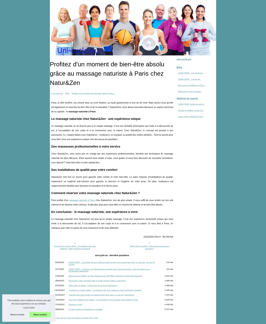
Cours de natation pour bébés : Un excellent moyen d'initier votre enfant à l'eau (103, 300)
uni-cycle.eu (57, 93)
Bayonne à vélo (75, 304)
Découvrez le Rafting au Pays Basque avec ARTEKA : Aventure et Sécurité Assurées (105, 276)
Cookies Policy (88, 318)
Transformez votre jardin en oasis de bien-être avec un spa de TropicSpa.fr (101, 295)
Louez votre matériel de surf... (191, 116)
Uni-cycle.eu (61, 318)
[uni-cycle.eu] (133, 27)
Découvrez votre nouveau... (190, 91)
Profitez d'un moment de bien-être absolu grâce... (93, 93)
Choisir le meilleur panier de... (191, 110)
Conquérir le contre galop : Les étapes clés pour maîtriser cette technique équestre (75, 247)
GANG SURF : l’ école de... (190, 79)
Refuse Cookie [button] (17, 314)
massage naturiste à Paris (82, 200)
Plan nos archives (74, 318)
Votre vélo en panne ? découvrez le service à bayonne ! (149, 247)
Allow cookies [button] (40, 314)
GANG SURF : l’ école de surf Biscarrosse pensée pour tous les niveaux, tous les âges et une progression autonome (109, 270)
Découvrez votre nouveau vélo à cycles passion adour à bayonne (97, 281)
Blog (67, 93)
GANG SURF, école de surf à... (191, 104)
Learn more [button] (28, 307)
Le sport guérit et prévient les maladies (86, 309)
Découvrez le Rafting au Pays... (192, 85)
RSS (96, 318)
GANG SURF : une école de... (191, 73)
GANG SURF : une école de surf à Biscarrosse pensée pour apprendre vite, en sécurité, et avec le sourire (112, 263)
